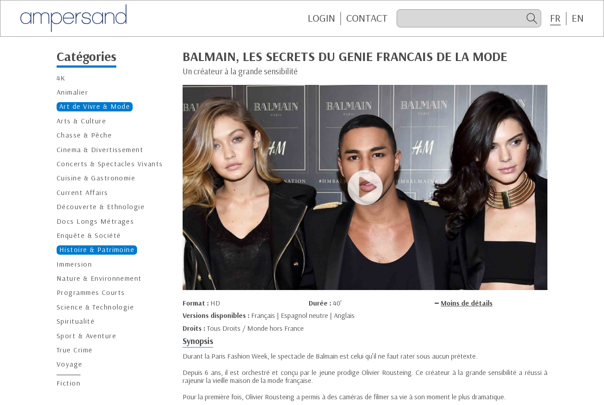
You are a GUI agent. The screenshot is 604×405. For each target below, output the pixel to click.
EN (578, 18)
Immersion (74, 264)
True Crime (74, 350)
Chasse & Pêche (84, 135)
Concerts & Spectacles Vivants (110, 164)
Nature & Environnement (99, 278)
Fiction (68, 383)
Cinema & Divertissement (100, 149)
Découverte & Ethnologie (101, 206)
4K (61, 78)
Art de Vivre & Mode (94, 106)
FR (555, 18)
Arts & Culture (81, 121)
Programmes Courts (91, 292)
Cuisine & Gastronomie (96, 178)
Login (321, 18)
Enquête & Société (89, 235)
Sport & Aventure (86, 336)
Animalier (72, 92)
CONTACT (367, 18)
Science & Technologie (95, 307)
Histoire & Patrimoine (96, 249)
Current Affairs (82, 192)
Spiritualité (76, 321)
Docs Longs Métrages (95, 221)
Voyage (70, 364)
